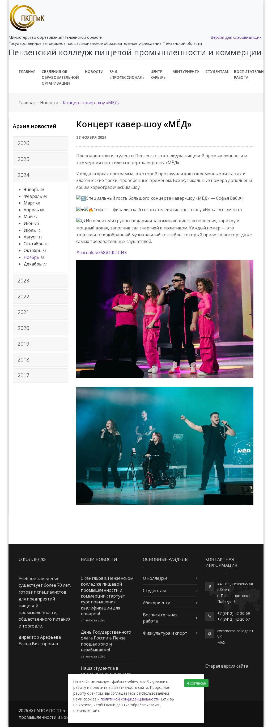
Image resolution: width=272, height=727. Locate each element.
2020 (23, 328)
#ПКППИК (116, 252)
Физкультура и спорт (165, 633)
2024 (23, 175)
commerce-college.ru (235, 630)
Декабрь (33, 264)
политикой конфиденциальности (130, 699)
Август (30, 237)
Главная (27, 71)
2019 (23, 343)
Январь (31, 189)
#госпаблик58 (90, 252)
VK (219, 636)
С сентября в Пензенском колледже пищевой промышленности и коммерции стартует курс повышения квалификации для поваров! (107, 596)
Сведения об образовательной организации (60, 77)
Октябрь (32, 250)
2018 (23, 359)
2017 (23, 375)
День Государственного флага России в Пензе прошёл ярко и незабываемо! (106, 641)
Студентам (216, 71)
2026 (23, 143)
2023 (23, 280)
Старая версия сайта (226, 666)
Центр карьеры (159, 74)
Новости (94, 71)
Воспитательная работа (251, 74)
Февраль (33, 196)
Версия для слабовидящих (236, 37)
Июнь (30, 223)
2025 (23, 159)
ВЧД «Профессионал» (126, 74)
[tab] (40, 143)
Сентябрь (34, 244)
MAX (221, 642)
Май (28, 216)
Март (29, 203)
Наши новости (99, 559)
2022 (23, 296)
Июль (30, 230)
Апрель (31, 210)
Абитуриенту (186, 71)
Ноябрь (31, 257)
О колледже (155, 578)
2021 (23, 312)
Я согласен (196, 683)
